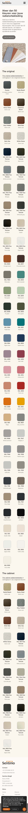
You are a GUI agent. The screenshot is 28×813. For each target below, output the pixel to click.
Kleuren (17, 792)
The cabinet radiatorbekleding (12, 578)
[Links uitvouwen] (24, 809)
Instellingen (14, 809)
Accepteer (6, 809)
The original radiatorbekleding (12, 76)
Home (4, 792)
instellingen (5, 806)
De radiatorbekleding (7, 795)
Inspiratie (17, 794)
